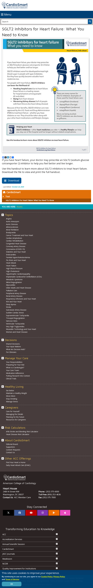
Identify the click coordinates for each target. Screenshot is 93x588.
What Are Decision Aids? (15, 349)
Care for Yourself (12, 411)
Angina (9, 218)
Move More (10, 396)
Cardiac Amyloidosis (14, 238)
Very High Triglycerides (15, 326)
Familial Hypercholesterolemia (18, 257)
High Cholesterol (12, 271)
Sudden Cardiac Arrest (15, 312)
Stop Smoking (11, 399)
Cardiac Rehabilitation (14, 241)
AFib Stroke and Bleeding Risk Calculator (22, 431)
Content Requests (13, 450)
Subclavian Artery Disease (16, 310)
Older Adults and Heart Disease (18, 288)
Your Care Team (12, 370)
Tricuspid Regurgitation (15, 318)
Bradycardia (11, 232)
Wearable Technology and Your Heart (21, 329)
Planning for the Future (15, 417)
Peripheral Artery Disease (16, 293)
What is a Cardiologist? (15, 367)
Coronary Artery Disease (15, 246)
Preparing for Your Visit (15, 365)
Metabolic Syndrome (14, 279)
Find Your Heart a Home (15, 462)
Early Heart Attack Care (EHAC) (18, 465)
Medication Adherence (15, 373)
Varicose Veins (11, 321)
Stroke (8, 307)
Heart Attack (11, 263)
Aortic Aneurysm (12, 221)
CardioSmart (14, 192)
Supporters (10, 447)
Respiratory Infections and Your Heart (21, 299)
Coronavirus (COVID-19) (15, 249)
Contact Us (10, 452)
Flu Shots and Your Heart (16, 260)
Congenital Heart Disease (16, 243)
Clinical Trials (11, 378)
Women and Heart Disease (16, 332)
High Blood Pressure (14, 268)
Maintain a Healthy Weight (16, 393)
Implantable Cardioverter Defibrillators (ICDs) (24, 277)
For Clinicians (11, 352)
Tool (7, 196)
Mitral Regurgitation (14, 282)
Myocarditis (10, 285)
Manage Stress (12, 401)
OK (11, 584)
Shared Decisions (13, 344)
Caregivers (11, 407)
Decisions (11, 340)
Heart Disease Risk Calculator (17, 434)
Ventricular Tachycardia (15, 324)
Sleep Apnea (11, 304)
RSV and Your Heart (14, 301)
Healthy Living (14, 386)
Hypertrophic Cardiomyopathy (18, 274)
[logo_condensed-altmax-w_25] (46, 477)
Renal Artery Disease (14, 296)
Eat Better (10, 390)
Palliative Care (11, 290)
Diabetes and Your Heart (16, 252)
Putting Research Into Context (18, 376)
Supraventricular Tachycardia (17, 315)
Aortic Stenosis (12, 224)
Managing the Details (14, 414)
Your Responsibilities (14, 362)
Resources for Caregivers (16, 419)
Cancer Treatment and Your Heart (19, 235)
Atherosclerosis (12, 227)
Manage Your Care (16, 358)
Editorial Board (12, 444)
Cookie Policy (46, 577)
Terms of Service (12, 579)
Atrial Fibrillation (12, 230)
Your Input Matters (13, 346)
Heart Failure (11, 265)
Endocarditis (11, 254)
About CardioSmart (17, 440)
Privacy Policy (59, 577)
